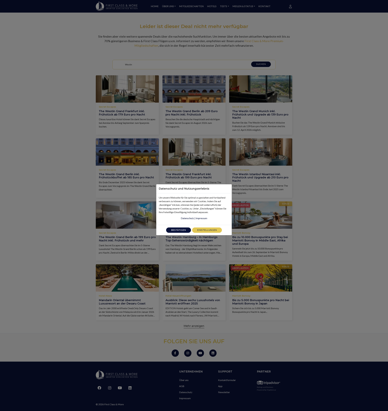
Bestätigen (178, 230)
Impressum (201, 218)
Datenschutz (187, 218)
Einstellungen (207, 230)
